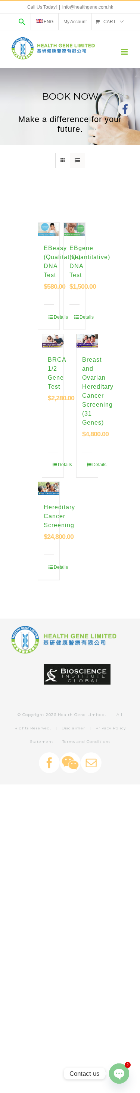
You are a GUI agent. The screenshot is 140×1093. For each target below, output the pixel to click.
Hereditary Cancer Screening (59, 516)
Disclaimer (73, 728)
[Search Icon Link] (22, 21)
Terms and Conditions (86, 741)
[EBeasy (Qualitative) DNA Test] (48, 229)
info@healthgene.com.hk (87, 7)
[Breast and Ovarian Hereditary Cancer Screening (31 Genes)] (87, 341)
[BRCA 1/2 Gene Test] (52, 341)
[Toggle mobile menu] (125, 52)
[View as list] (77, 160)
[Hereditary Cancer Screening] (48, 488)
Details (51, 317)
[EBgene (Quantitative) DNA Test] (74, 229)
